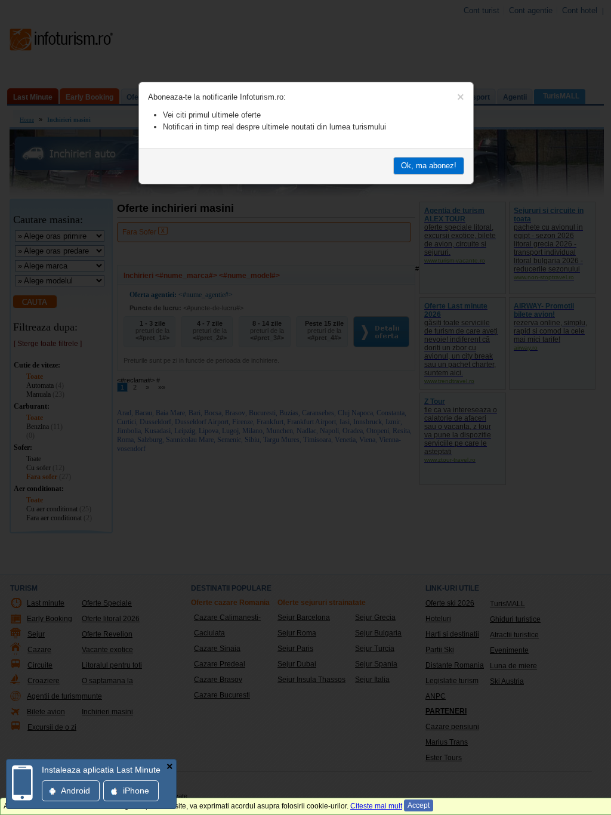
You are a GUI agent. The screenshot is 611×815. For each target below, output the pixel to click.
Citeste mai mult (376, 806)
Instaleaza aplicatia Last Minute (101, 769)
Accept (419, 805)
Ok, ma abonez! (428, 165)
